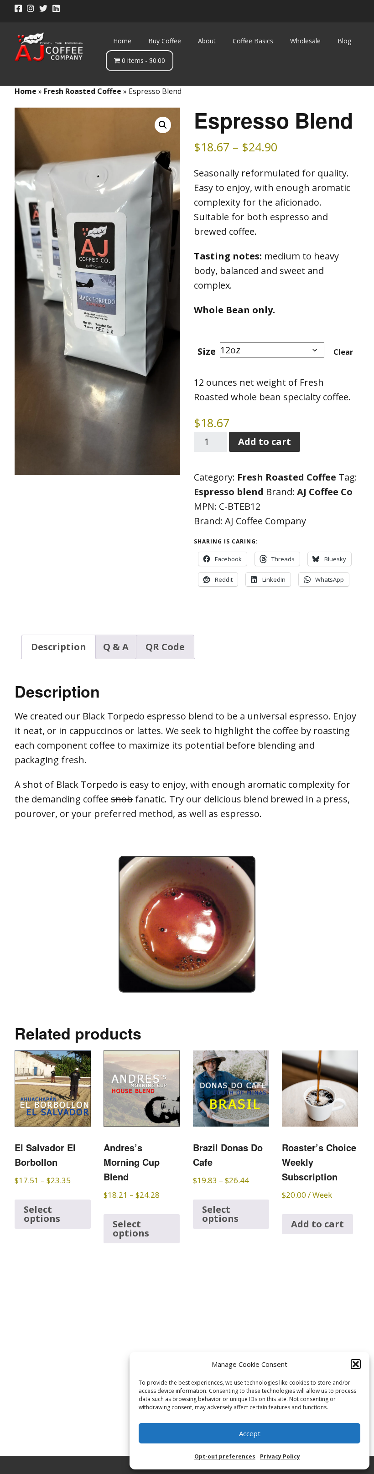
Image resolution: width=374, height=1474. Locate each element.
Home (122, 40)
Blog (344, 40)
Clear (343, 352)
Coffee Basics (253, 40)
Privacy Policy (280, 1456)
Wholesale (305, 40)
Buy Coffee (164, 40)
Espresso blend (229, 492)
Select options (42, 1214)
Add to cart (264, 441)
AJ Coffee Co (325, 492)
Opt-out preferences (224, 1456)
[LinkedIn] (56, 8)
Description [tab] (58, 647)
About (207, 40)
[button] (355, 1364)
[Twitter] (43, 8)
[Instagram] (30, 8)
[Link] (70, 8)
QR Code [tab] (165, 647)
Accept (249, 1433)
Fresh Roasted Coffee (82, 91)
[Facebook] (19, 8)
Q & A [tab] (116, 647)
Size (206, 351)
